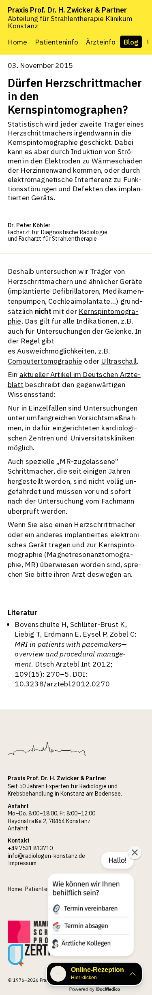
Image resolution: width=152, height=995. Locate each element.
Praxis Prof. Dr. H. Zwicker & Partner (67, 10)
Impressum (22, 863)
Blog (131, 42)
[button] (90, 905)
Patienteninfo (56, 42)
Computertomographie (45, 361)
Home (17, 42)
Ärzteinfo (101, 42)
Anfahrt (18, 828)
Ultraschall (119, 361)
